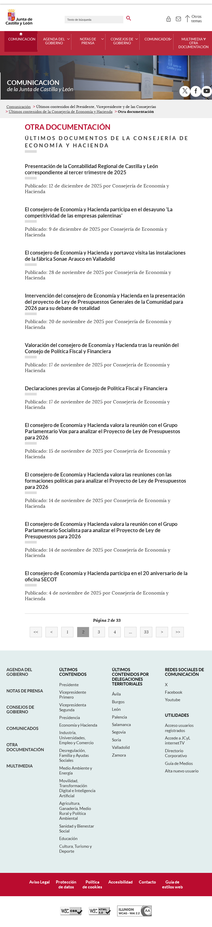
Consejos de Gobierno (20, 709)
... (133, 632)
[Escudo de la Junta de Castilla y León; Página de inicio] (18, 24)
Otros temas (196, 18)
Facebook (173, 692)
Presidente (69, 684)
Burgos (118, 701)
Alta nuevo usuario (182, 771)
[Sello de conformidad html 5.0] (100, 913)
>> (180, 632)
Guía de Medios (179, 763)
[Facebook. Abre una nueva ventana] (195, 91)
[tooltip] (168, 18)
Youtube (172, 699)
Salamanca (121, 724)
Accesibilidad (120, 882)
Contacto (147, 882)
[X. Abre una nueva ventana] (184, 91)
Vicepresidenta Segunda (72, 707)
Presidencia (69, 717)
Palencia (119, 717)
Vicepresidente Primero (72, 694)
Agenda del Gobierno (19, 672)
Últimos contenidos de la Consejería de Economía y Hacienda (60, 111)
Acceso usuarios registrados (179, 728)
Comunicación (21, 39)
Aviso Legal (39, 882)
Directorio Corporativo (176, 753)
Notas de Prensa (24, 691)
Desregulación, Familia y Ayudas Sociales (74, 755)
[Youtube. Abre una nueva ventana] (206, 91)
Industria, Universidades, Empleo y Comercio (76, 737)
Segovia (119, 732)
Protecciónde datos (66, 884)
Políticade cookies (92, 884)
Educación (68, 838)
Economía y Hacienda (78, 725)
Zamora (119, 755)
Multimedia (19, 766)
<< (38, 632)
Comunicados (22, 728)
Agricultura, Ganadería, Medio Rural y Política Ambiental (75, 811)
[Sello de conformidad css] (71, 913)
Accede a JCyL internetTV (177, 740)
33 (148, 632)
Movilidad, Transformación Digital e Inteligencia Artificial (77, 788)
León (116, 709)
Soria (116, 739)
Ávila (116, 694)
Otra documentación (25, 747)
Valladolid (121, 747)
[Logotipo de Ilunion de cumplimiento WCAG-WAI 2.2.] (134, 915)
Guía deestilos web (172, 884)
